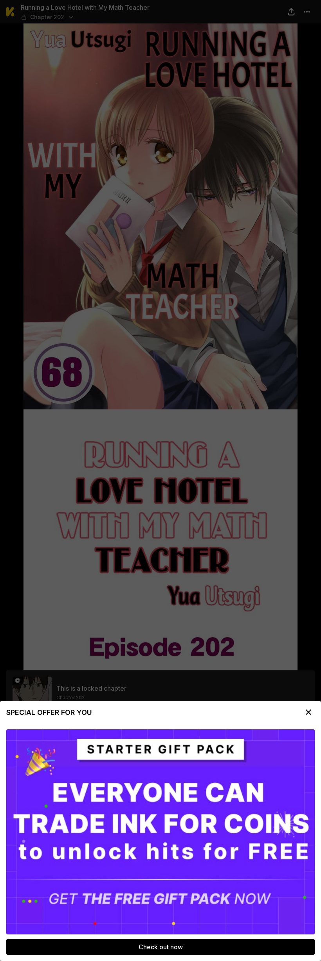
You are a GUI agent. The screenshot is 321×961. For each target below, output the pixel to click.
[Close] (308, 712)
